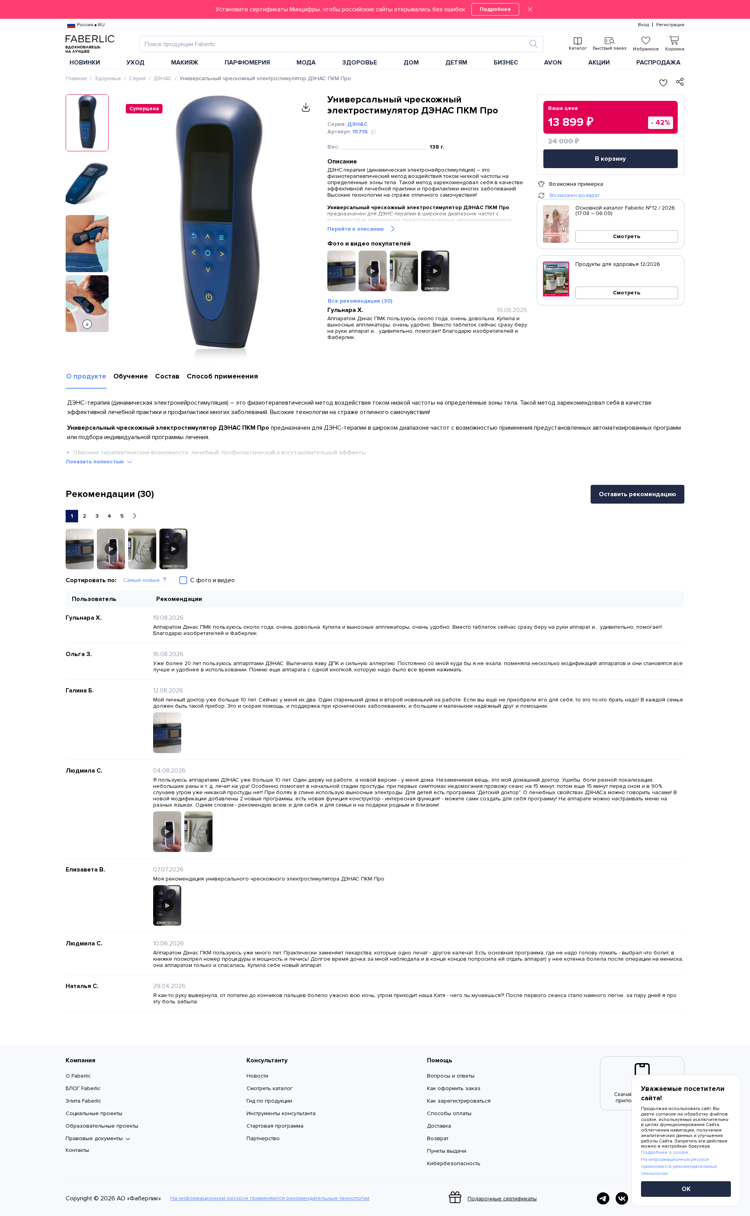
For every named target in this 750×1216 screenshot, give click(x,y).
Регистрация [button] (670, 25)
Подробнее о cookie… (666, 1152)
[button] (375, 9)
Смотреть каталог (269, 1088)
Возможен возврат (575, 195)
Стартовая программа (275, 1126)
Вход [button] (643, 25)
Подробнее (495, 9)
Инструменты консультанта (281, 1113)
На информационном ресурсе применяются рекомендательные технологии (270, 1198)
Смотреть (626, 236)
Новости (257, 1076)
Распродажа (658, 62)
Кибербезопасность (453, 1163)
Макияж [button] (184, 62)
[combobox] (334, 44)
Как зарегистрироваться (459, 1101)
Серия (137, 78)
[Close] (530, 9)
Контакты (77, 1150)
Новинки (85, 62)
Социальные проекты (94, 1113)
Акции (599, 62)
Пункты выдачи (446, 1151)
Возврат (437, 1138)
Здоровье (108, 78)
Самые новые (141, 580)
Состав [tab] (167, 376)
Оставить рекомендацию (637, 494)
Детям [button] (456, 62)
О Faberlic (78, 1076)
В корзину (610, 159)
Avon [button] (553, 62)
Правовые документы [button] (94, 1138)
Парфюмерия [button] (247, 62)
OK (686, 1189)
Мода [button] (306, 62)
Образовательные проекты (102, 1126)
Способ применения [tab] (222, 376)
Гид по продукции (269, 1101)
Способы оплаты (449, 1113)
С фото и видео (212, 580)
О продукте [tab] (86, 376)
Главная (76, 78)
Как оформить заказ (453, 1088)
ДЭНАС (163, 78)
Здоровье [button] (359, 62)
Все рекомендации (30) (360, 301)
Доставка (439, 1126)
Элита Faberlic (83, 1101)
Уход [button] (136, 62)
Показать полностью (95, 461)
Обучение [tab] (130, 376)
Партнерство (263, 1138)
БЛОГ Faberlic (83, 1088)
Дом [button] (411, 62)
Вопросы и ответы (451, 1076)
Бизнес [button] (506, 62)
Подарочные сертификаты (502, 1198)
